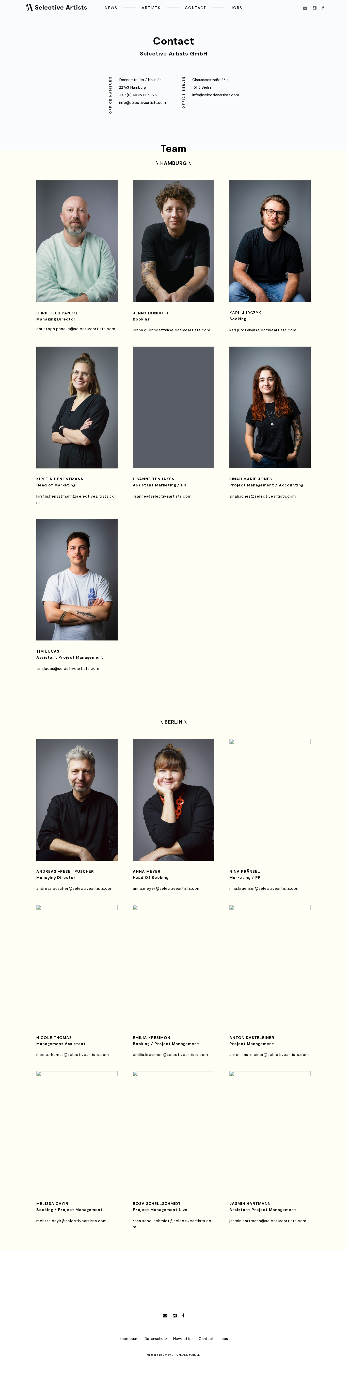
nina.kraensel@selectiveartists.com (264, 888)
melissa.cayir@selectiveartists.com (71, 1220)
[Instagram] (315, 9)
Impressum (128, 1338)
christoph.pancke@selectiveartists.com (75, 328)
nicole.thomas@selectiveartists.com (72, 1054)
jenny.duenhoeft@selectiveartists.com (171, 330)
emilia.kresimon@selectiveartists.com (170, 1054)
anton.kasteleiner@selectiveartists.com (269, 1054)
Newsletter (183, 1338)
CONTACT (195, 7)
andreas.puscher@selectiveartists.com (75, 888)
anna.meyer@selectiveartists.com (167, 888)
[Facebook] (323, 9)
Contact (206, 1338)
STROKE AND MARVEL (185, 1354)
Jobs (223, 1338)
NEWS (111, 7)
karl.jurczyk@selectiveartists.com (262, 330)
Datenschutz (155, 1338)
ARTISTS (151, 7)
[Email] (305, 9)
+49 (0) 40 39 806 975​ (138, 94)
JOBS (236, 7)
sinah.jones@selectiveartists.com (262, 496)
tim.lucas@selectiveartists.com (67, 668)
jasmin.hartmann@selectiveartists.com (267, 1220)
